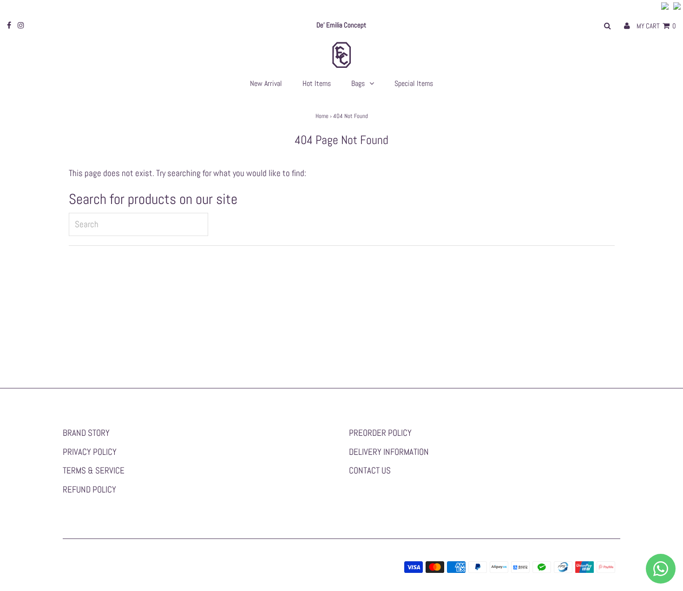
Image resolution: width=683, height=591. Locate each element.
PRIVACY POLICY (90, 452)
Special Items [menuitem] (413, 83)
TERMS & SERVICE (94, 470)
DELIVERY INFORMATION (389, 452)
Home (321, 116)
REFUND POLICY (89, 489)
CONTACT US (370, 470)
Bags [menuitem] (358, 83)
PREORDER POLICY (380, 433)
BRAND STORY (86, 433)
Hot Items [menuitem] (316, 83)
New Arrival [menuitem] (266, 83)
